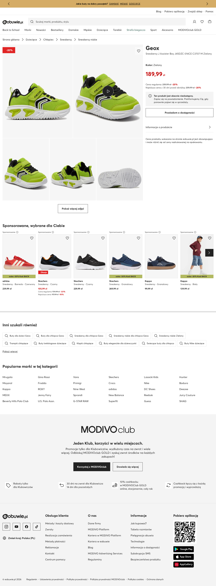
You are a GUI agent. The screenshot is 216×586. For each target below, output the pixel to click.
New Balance (116, 395)
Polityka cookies (136, 579)
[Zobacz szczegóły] (209, 127)
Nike (146, 383)
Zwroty (49, 529)
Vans (76, 377)
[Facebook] (26, 526)
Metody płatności (55, 541)
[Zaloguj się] (194, 21)
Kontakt (49, 553)
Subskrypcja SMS (140, 553)
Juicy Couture (187, 395)
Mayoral (7, 383)
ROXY (41, 389)
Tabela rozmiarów (141, 529)
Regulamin (31, 579)
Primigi (77, 383)
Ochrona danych (155, 579)
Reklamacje (52, 547)
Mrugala (7, 377)
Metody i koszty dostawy (59, 523)
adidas (113, 389)
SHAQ (182, 401)
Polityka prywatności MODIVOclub (107, 579)
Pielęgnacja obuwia (142, 535)
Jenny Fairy (44, 395)
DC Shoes (149, 389)
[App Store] (183, 557)
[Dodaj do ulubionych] (139, 51)
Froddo (42, 383)
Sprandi (77, 395)
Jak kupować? (139, 523)
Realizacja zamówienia (58, 535)
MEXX (6, 395)
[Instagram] (6, 526)
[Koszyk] (209, 21)
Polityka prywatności (77, 579)
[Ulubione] (202, 21)
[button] (38, 91)
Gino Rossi (44, 377)
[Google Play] (183, 549)
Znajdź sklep (195, 11)
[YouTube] (16, 526)
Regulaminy (95, 559)
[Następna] (207, 4)
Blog (158, 11)
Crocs (112, 383)
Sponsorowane (9, 232)
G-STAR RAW (81, 401)
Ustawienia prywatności (52, 579)
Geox (152, 47)
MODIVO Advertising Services (105, 553)
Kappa (6, 389)
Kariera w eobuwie (99, 541)
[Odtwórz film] (108, 91)
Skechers (114, 377)
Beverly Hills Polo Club (15, 401)
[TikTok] (36, 526)
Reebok (148, 395)
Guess (147, 401)
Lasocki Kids (151, 377)
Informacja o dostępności (145, 547)
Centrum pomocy (55, 559)
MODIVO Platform (98, 529)
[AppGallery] (183, 564)
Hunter (183, 377)
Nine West (79, 389)
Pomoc (209, 11)
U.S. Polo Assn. (46, 401)
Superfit (113, 401)
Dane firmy (94, 523)
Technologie (138, 541)
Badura (183, 383)
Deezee (183, 389)
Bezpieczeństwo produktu (145, 559)
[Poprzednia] (9, 4)
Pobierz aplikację (174, 11)
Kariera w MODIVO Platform (104, 535)
